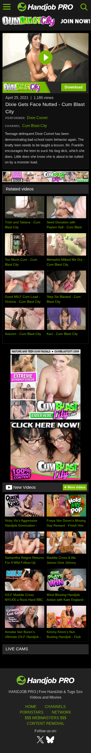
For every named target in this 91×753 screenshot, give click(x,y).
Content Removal (45, 723)
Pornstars (31, 712)
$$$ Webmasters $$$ (45, 718)
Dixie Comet (37, 118)
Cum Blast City (34, 126)
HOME (30, 707)
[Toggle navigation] (7, 7)
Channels (55, 707)
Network (61, 712)
